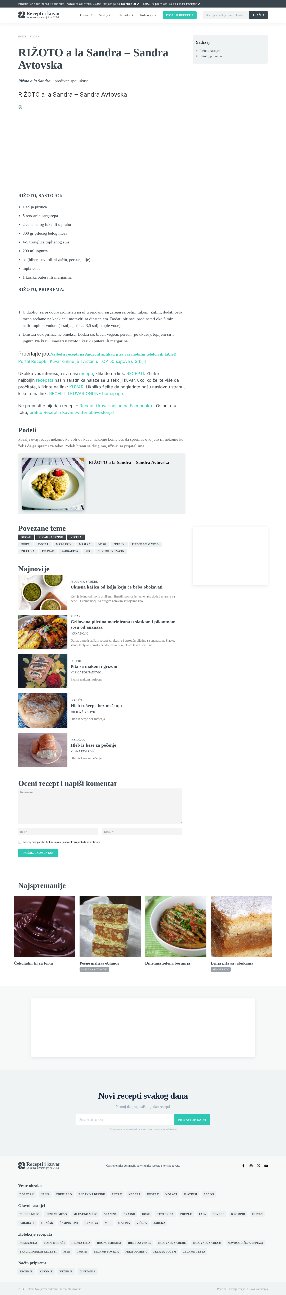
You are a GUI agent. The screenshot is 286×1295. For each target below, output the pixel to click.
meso (102, 544)
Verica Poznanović (86, 672)
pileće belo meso (145, 544)
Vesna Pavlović (83, 751)
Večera (76, 537)
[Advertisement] (230, 556)
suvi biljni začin (111, 551)
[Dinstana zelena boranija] (175, 926)
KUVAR (76, 386)
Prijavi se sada (192, 1119)
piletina (28, 551)
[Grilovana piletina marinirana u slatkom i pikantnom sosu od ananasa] (42, 632)
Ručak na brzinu (51, 537)
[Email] (141, 472)
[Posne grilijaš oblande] (110, 926)
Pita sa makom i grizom (94, 666)
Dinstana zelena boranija (167, 963)
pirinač (48, 551)
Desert (76, 661)
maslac (85, 544)
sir (88, 551)
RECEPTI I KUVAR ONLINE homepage (86, 393)
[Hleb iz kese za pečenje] (42, 750)
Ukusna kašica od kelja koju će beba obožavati (116, 587)
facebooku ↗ (130, 3)
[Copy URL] (150, 472)
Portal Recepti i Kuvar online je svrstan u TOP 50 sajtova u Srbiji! (82, 361)
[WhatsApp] (121, 472)
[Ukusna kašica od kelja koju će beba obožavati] (42, 592)
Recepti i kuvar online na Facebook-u (116, 405)
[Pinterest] (112, 472)
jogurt (43, 544)
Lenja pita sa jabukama (232, 963)
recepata (44, 380)
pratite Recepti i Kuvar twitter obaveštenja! (72, 412)
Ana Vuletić (220, 969)
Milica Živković (83, 712)
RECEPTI (135, 373)
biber (25, 544)
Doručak (78, 700)
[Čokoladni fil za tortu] (44, 926)
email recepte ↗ (189, 3)
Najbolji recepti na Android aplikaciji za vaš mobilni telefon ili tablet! (113, 354)
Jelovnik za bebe (84, 581)
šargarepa (70, 551)
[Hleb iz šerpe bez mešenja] (42, 710)
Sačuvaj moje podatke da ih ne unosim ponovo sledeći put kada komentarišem (61, 842)
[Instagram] (251, 1165)
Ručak (35, 36)
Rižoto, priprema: (211, 56)
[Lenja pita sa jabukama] (241, 926)
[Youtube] (266, 1165)
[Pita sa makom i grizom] (42, 671)
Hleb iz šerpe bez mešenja (96, 705)
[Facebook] (93, 472)
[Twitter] (102, 472)
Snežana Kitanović (94, 969)
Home (22, 36)
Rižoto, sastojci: (210, 50)
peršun (119, 544)
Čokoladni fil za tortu (33, 963)
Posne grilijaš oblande (99, 963)
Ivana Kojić (79, 633)
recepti (86, 373)
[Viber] (131, 472)
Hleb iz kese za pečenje (93, 745)
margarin (64, 544)
